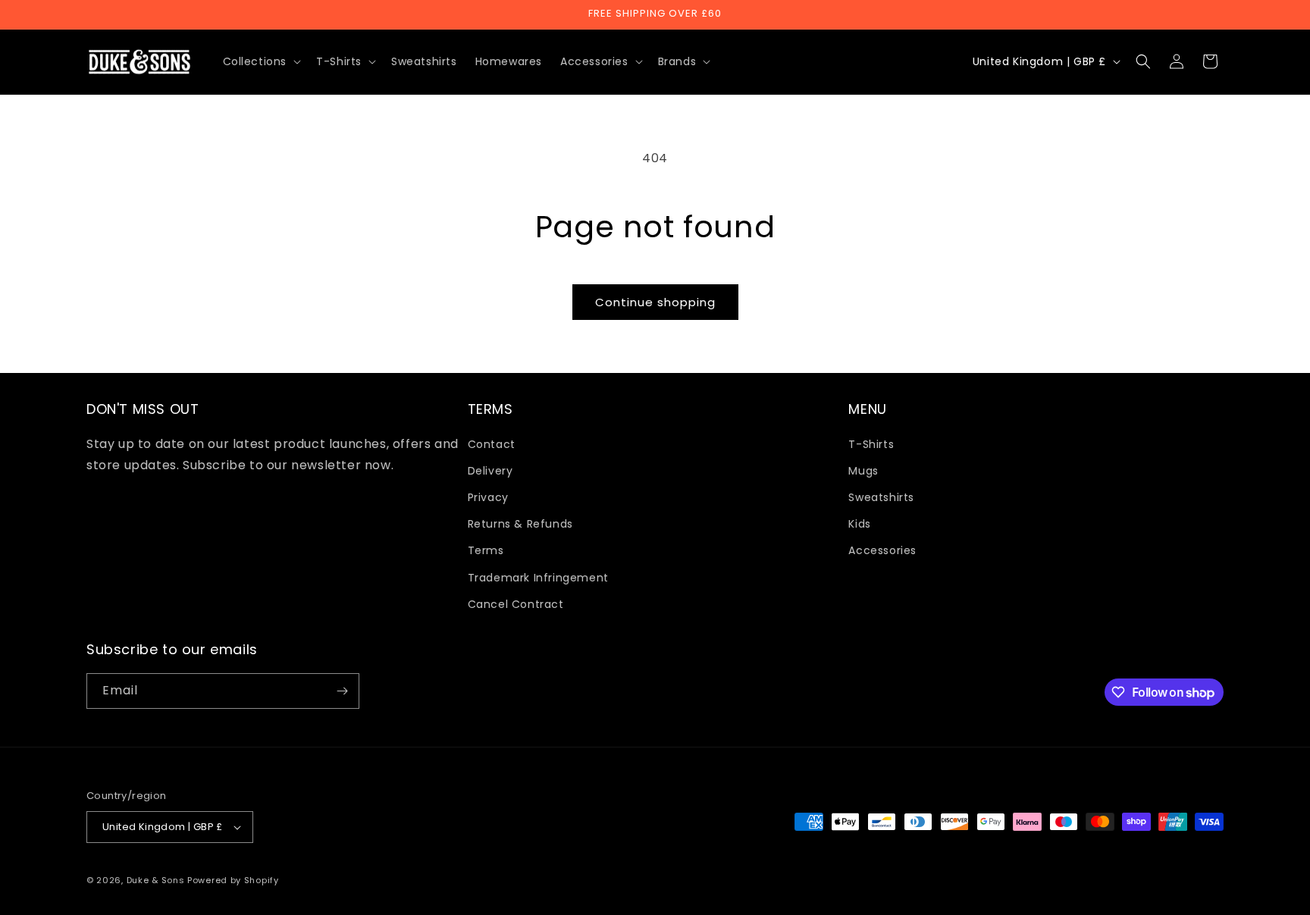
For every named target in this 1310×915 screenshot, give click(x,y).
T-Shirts (871, 444)
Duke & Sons (156, 880)
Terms (486, 550)
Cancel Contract (516, 604)
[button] (261, 61)
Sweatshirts (881, 497)
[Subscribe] (342, 691)
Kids (859, 523)
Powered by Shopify (233, 880)
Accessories (882, 550)
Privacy (488, 497)
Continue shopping (655, 302)
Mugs (863, 470)
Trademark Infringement (538, 577)
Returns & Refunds (520, 523)
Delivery (490, 470)
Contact (492, 444)
